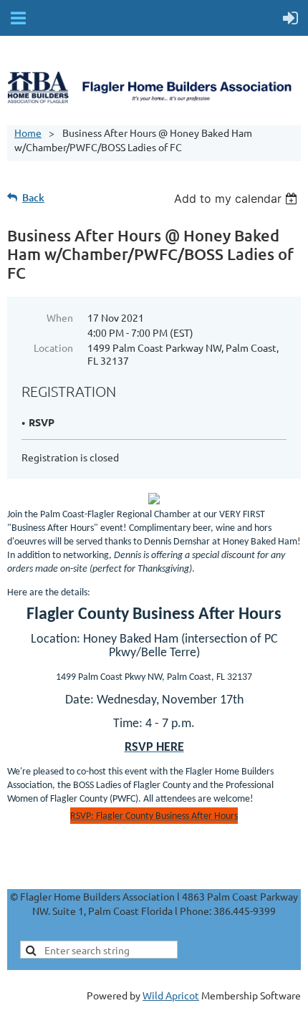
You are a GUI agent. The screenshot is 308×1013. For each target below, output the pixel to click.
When (60, 317)
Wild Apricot (171, 995)
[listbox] (237, 198)
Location (53, 347)
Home (28, 132)
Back (33, 197)
